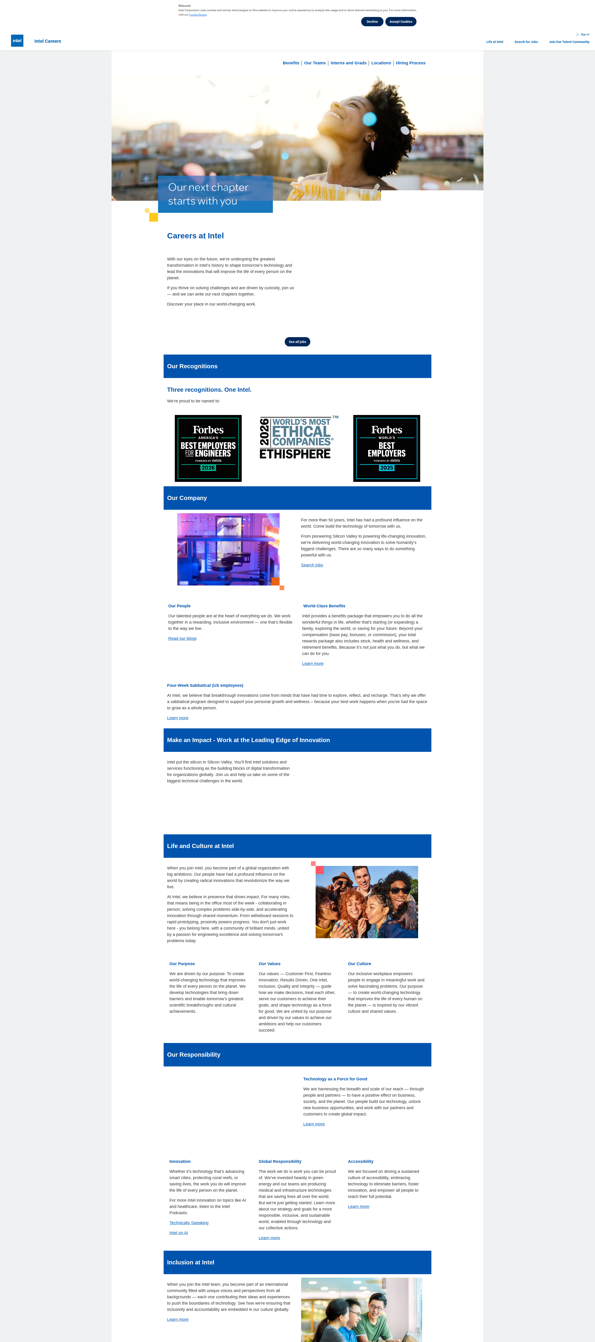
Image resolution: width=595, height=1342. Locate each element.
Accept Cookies (401, 21)
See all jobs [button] (297, 342)
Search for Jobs (526, 42)
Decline (372, 21)
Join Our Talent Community (569, 42)
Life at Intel (494, 42)
